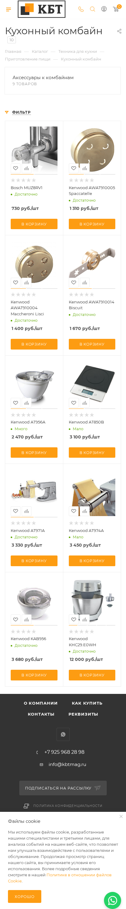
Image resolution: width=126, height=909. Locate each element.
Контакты (41, 714)
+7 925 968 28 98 (64, 752)
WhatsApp (63, 734)
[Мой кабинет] (104, 10)
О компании (41, 703)
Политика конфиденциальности (67, 806)
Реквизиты (83, 714)
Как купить (87, 703)
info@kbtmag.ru (67, 764)
